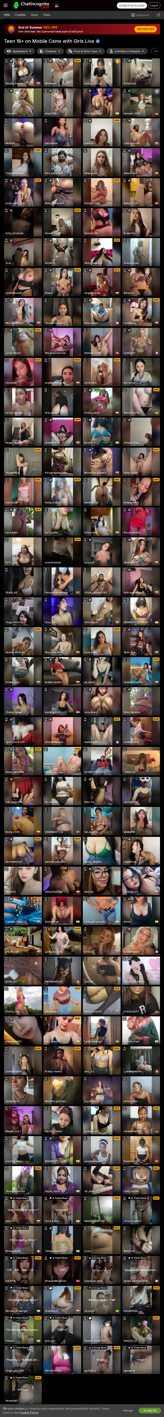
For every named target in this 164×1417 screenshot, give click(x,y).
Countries (50, 51)
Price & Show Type (85, 51)
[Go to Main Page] (31, 5)
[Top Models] (56, 5)
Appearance (19, 51)
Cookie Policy (28, 1412)
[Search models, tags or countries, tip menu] (158, 15)
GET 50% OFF (145, 29)
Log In (154, 5)
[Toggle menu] (5, 5)
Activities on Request (127, 51)
